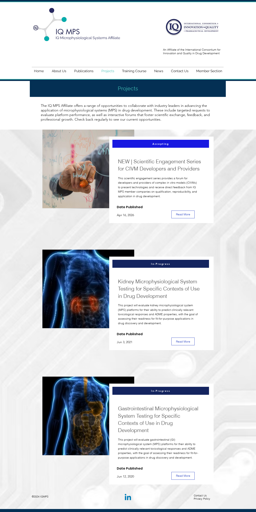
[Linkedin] (128, 498)
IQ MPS (68, 31)
